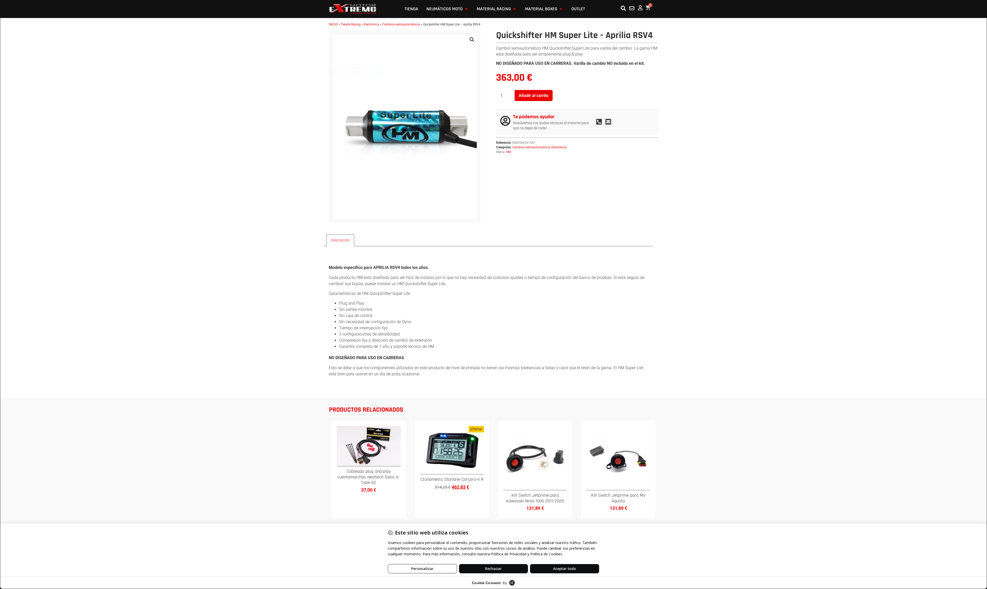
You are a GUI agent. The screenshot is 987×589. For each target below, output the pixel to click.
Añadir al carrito (534, 95)
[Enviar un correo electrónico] (609, 122)
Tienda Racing (351, 24)
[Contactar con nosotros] (631, 8)
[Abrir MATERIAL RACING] (514, 9)
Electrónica (371, 24)
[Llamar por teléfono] (600, 122)
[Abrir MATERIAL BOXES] (561, 9)
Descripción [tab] (340, 240)
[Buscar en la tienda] (623, 8)
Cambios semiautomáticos (401, 24)
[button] (472, 39)
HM (508, 152)
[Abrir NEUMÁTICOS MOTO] (466, 9)
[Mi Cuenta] (640, 7)
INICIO (333, 24)
